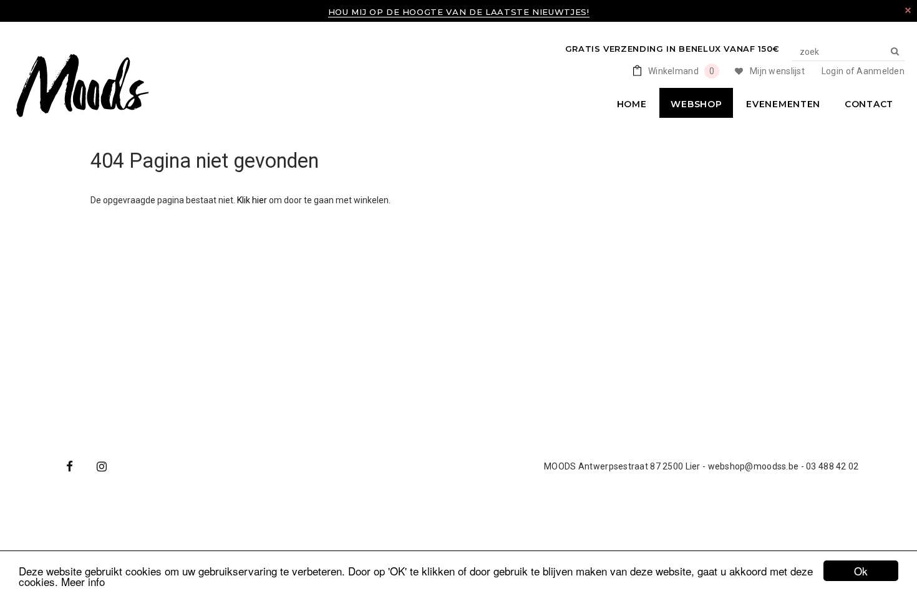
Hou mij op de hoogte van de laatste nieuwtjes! (459, 12)
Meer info (83, 581)
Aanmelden (880, 71)
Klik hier (253, 200)
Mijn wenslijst (777, 71)
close (908, 10)
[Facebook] (70, 465)
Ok (861, 571)
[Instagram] (101, 465)
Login (832, 71)
